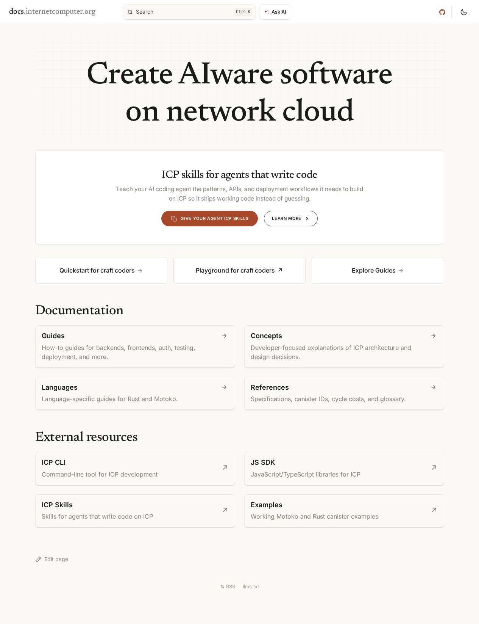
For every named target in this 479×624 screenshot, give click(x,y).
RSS (230, 586)
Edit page (56, 559)
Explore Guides (374, 270)
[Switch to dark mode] (464, 12)
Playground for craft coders (235, 270)
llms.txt (251, 586)
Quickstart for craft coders (97, 270)
